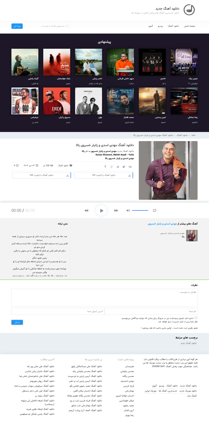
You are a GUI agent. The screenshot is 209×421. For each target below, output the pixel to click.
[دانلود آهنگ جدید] (189, 10)
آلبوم (150, 26)
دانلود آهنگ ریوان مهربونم (42, 381)
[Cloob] (130, 166)
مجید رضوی (128, 405)
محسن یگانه (128, 376)
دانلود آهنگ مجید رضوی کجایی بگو (86, 386)
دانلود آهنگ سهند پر (44, 396)
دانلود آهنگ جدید (125, 151)
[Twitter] (123, 166)
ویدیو (160, 26)
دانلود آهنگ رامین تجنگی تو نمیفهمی (37, 414)
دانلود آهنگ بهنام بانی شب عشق (86, 405)
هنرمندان (129, 366)
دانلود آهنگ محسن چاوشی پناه (87, 371)
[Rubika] (178, 374)
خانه (193, 135)
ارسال (17, 322)
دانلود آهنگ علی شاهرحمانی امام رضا (36, 376)
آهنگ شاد (192, 396)
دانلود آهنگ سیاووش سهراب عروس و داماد (34, 386)
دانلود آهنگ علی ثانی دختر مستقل (38, 391)
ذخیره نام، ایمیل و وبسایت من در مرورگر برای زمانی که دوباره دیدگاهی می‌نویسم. (157, 318)
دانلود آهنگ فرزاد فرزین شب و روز (86, 400)
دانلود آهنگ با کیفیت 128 (103, 175)
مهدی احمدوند (127, 381)
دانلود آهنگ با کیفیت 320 (41, 175)
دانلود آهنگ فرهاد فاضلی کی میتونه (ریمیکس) (37, 402)
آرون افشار (129, 410)
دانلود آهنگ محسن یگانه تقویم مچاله (84, 396)
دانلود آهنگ (173, 26)
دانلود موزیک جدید (188, 391)
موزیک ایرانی (150, 391)
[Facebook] (105, 166)
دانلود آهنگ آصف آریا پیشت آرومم (85, 410)
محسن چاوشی (127, 371)
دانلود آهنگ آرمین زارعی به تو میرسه (85, 376)
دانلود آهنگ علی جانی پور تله (40, 366)
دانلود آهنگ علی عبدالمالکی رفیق (86, 366)
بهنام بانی (129, 391)
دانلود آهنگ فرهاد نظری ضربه (40, 409)
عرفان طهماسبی (126, 400)
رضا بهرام (129, 415)
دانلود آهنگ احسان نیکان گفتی (87, 391)
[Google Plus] (111, 166)
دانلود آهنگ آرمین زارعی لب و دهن (85, 381)
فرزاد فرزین (128, 386)
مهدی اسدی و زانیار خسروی (162, 224)
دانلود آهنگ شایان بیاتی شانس (39, 371)
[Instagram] (156, 374)
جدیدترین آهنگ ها (168, 391)
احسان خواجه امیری (125, 396)
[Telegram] (117, 166)
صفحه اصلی (189, 26)
